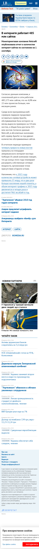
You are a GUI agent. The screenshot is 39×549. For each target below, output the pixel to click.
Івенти (4, 457)
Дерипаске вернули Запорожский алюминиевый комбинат (19, 365)
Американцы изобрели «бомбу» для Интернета (19, 220)
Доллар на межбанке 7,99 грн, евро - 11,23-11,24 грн (18, 421)
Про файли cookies (9, 544)
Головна (5, 26)
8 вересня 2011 (32, 27)
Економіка (14, 26)
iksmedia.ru (18, 235)
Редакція (5, 459)
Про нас (5, 452)
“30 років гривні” (23, 8)
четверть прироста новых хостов (17, 147)
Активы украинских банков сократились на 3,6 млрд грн (14, 343)
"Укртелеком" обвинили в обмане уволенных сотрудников (19, 389)
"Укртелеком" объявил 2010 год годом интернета (17, 201)
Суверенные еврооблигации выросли (19, 431)
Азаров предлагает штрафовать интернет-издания (16, 210)
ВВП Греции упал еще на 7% (14, 411)
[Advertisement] (19, 257)
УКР (30, 3)
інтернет (7, 229)
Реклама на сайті (8, 454)
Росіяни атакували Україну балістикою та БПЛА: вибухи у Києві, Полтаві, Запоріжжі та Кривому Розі (25, 20)
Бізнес (22, 26)
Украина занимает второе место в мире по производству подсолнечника (18, 377)
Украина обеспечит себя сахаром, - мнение (17, 442)
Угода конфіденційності (11, 464)
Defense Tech (7, 8)
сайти (17, 229)
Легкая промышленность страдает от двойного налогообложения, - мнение (17, 401)
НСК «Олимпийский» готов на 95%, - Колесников (18, 354)
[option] (19, 17)
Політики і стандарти (10, 462)
